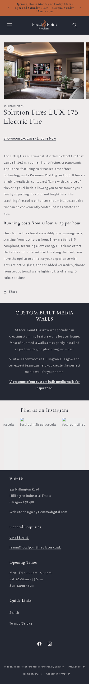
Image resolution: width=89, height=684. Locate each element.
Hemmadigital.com (52, 512)
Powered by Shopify (52, 666)
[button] (9, 25)
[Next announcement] (80, 8)
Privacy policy (76, 666)
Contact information (58, 673)
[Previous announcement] (9, 8)
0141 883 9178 (19, 537)
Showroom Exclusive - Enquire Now (30, 138)
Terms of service (32, 673)
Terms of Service (20, 623)
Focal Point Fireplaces (27, 666)
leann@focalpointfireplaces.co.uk (35, 547)
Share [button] (13, 291)
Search (14, 612)
